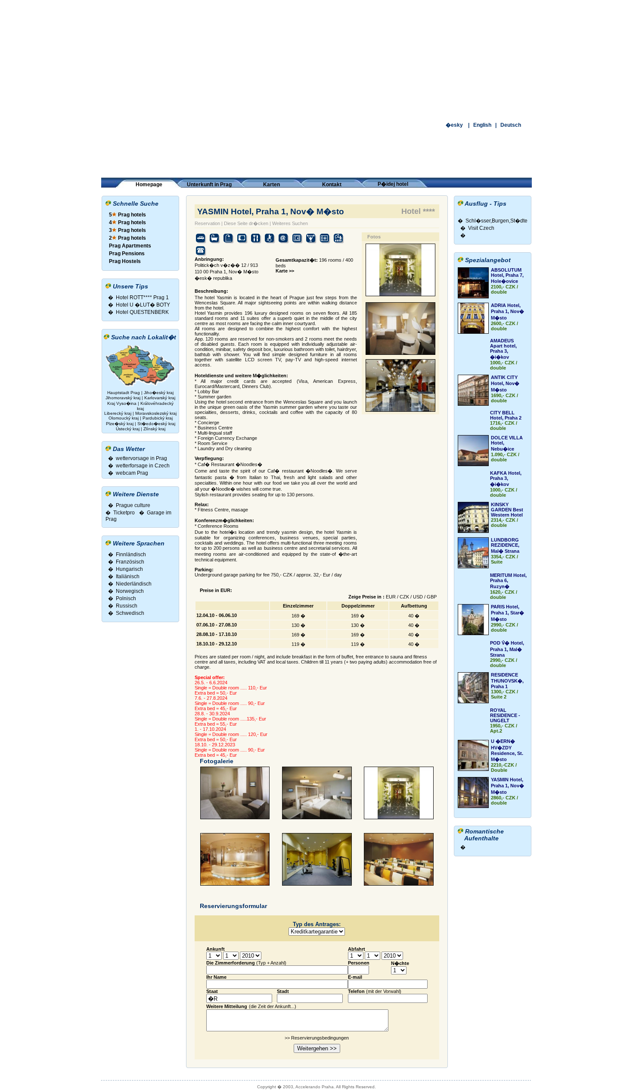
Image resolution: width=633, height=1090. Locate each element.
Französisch (130, 562)
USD (418, 596)
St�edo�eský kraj (156, 423)
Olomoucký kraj (124, 418)
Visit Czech (481, 228)
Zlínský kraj (154, 428)
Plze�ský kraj (119, 423)
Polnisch (126, 598)
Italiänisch (128, 576)
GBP (432, 596)
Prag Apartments (130, 246)
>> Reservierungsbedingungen (317, 1037)
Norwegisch (130, 591)
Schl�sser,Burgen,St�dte (496, 221)
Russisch (126, 606)
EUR (391, 596)
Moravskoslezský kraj (156, 413)
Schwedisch (130, 613)
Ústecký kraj (128, 428)
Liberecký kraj (117, 413)
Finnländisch (131, 554)
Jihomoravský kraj (123, 397)
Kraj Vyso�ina (122, 403)
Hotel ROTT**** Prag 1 (142, 297)
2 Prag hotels (127, 238)
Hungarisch (129, 569)
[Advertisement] (316, 60)
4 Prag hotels (127, 222)
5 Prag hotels (127, 215)
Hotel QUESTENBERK (142, 312)
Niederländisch (134, 584)
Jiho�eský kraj (159, 392)
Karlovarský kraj (159, 397)
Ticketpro (124, 513)
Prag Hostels (125, 261)
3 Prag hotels (127, 230)
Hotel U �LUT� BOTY (143, 305)
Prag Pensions (127, 254)
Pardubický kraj (158, 418)
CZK (404, 596)
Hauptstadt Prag (124, 392)
